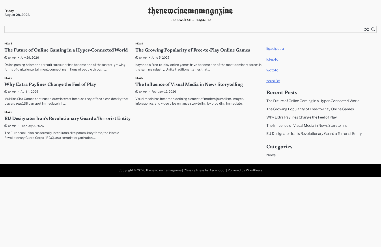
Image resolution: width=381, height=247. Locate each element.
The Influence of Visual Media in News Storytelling (189, 84)
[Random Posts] (366, 29)
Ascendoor (217, 170)
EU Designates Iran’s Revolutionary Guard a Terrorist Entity (67, 119)
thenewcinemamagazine (190, 10)
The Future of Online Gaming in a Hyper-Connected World (66, 50)
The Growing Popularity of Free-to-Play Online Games (192, 50)
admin (12, 57)
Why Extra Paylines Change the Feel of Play (50, 84)
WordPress (254, 170)
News (8, 43)
